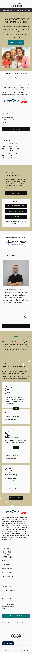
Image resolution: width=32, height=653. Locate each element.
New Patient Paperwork (16, 206)
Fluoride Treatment (10, 419)
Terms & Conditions (10, 590)
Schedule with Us (16, 42)
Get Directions (16, 129)
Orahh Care (7, 598)
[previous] (20, 317)
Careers (5, 594)
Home (4, 560)
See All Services (16, 497)
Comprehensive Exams (11, 413)
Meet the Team (8, 568)
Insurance (6, 580)
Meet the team (16, 326)
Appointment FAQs (16, 211)
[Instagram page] (18, 636)
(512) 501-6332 (6, 124)
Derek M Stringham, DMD (12, 289)
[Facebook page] (13, 636)
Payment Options (16, 217)
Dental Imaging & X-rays (12, 416)
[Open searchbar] (29, 5)
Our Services (7, 564)
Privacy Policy (8, 586)
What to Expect (16, 193)
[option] (16, 287)
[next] (26, 317)
